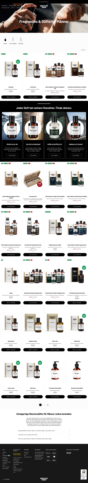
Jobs (14, 472)
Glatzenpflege (5, 455)
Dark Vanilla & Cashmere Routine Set (11, 245)
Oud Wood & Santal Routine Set (33, 245)
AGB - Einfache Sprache (39, 453)
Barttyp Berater (6, 468)
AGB (25, 455)
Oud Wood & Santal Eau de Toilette (77, 87)
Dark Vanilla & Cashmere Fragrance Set (55, 87)
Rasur (4, 465)
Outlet (33, 5)
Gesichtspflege (5, 458)
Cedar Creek (11, 388)
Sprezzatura (11, 341)
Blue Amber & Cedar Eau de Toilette (55, 196)
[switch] (83, 478)
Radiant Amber (33, 341)
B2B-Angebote (16, 464)
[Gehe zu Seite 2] (47, 405)
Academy (18, 7)
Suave (11, 293)
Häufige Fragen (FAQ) (17, 457)
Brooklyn (11, 87)
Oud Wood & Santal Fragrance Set (33, 293)
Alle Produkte (4, 5)
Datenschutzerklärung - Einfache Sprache (39, 456)
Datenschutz (26, 452)
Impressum (26, 453)
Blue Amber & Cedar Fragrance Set (77, 245)
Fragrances (5, 463)
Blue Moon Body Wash (77, 388)
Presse (14, 465)
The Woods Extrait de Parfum (77, 293)
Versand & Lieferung (17, 470)
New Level (55, 341)
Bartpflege (5, 457)
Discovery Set (33, 196)
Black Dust (77, 341)
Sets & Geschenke (6, 466)
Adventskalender (12, 5)
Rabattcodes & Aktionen (17, 462)
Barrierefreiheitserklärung (39, 452)
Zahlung (14, 467)
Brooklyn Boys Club (6, 7)
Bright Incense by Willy (55, 245)
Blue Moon (33, 388)
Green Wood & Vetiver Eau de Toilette (77, 196)
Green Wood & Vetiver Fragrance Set (55, 293)
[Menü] (86, 470)
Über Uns (13, 7)
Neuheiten (29, 5)
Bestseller (23, 5)
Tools (3, 453)
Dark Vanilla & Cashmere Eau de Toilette (11, 197)
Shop (18, 5)
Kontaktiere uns (16, 459)
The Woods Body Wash (55, 388)
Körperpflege (5, 460)
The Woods (33, 87)
